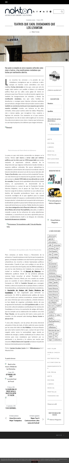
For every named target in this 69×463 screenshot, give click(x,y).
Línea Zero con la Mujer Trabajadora (15, 418)
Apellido (50, 111)
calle (49, 245)
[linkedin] (43, 11)
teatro (50, 337)
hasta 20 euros (53, 295)
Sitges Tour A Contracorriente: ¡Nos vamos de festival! (32, 419)
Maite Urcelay (35, 32)
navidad (51, 312)
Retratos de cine (53, 330)
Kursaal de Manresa (32, 271)
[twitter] (40, 11)
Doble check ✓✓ (54, 353)
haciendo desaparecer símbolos (15, 219)
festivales (51, 279)
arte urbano (52, 242)
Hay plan (52, 348)
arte (50, 139)
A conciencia (28, 20)
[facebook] (37, 11)
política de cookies (36, 460)
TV (56, 337)
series (50, 333)
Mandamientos (54, 367)
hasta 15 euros (53, 291)
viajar (50, 340)
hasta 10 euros (53, 288)
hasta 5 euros (52, 285)
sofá (56, 333)
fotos (59, 279)
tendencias (53, 162)
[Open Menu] (6, 2)
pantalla (52, 155)
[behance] (50, 11)
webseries (57, 340)
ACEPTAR (34, 461)
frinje (50, 282)
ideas (50, 298)
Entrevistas (53, 358)
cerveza (51, 248)
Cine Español (52, 251)
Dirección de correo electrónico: (54, 120)
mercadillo (51, 309)
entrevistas (52, 270)
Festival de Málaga (54, 276)
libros (51, 147)
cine (57, 248)
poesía (50, 324)
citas (50, 254)
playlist (50, 318)
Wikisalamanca (35, 348)
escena (33, 20)
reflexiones (53, 159)
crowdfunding (53, 257)
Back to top (59, 435)
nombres (51, 315)
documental (52, 264)
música (51, 151)
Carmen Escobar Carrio (17, 348)
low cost (51, 306)
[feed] (33, 11)
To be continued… (10, 408)
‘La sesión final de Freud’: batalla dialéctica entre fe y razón (11, 392)
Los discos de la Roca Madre (53, 302)
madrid (58, 306)
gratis (56, 282)
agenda (50, 239)
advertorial (52, 236)
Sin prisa (52, 372)
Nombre (50, 103)
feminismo (51, 273)
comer (56, 254)
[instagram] (47, 11)
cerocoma (57, 245)
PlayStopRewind (53, 321)
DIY (49, 260)
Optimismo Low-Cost (11, 375)
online (58, 315)
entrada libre (52, 267)
